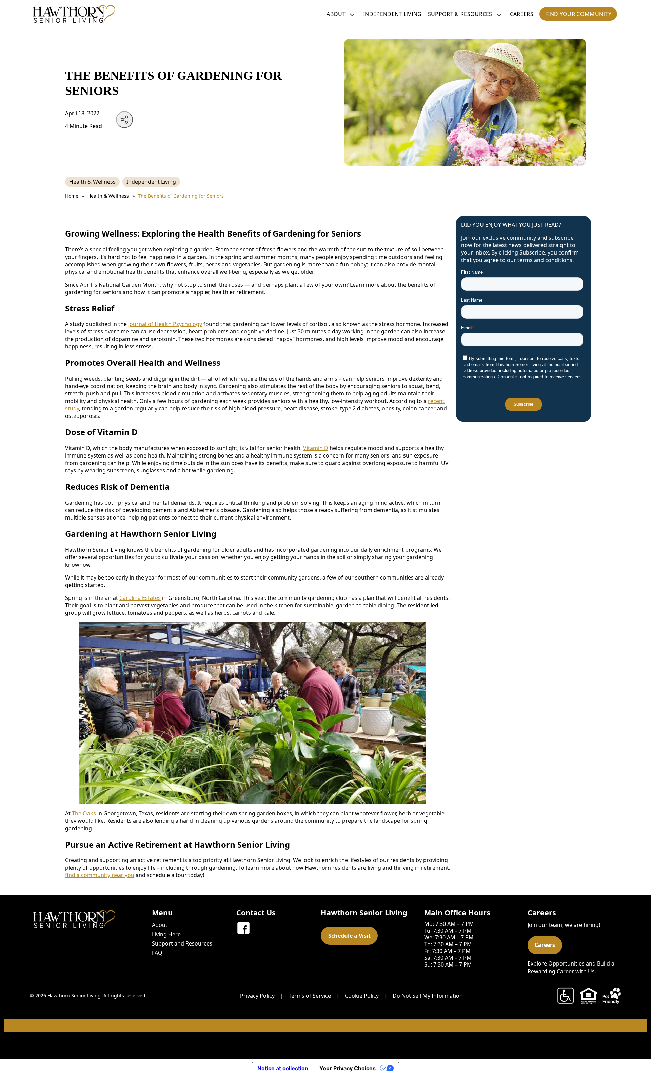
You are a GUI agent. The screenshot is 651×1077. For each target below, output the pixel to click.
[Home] (74, 13)
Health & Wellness (92, 181)
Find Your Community (578, 14)
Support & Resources (460, 14)
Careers (521, 14)
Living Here (166, 934)
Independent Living (392, 14)
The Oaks (84, 813)
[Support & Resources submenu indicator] (499, 14)
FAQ (157, 952)
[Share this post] (124, 119)
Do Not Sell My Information (428, 995)
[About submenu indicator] (352, 14)
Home (71, 195)
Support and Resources (182, 943)
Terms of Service (310, 995)
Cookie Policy (362, 995)
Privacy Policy (257, 995)
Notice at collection (282, 1068)
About (336, 14)
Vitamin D (315, 448)
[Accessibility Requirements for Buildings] (565, 995)
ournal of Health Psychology (166, 324)
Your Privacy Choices (347, 1068)
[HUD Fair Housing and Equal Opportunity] (588, 995)
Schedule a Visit (349, 935)
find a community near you (99, 875)
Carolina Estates (140, 598)
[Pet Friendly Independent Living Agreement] (611, 995)
